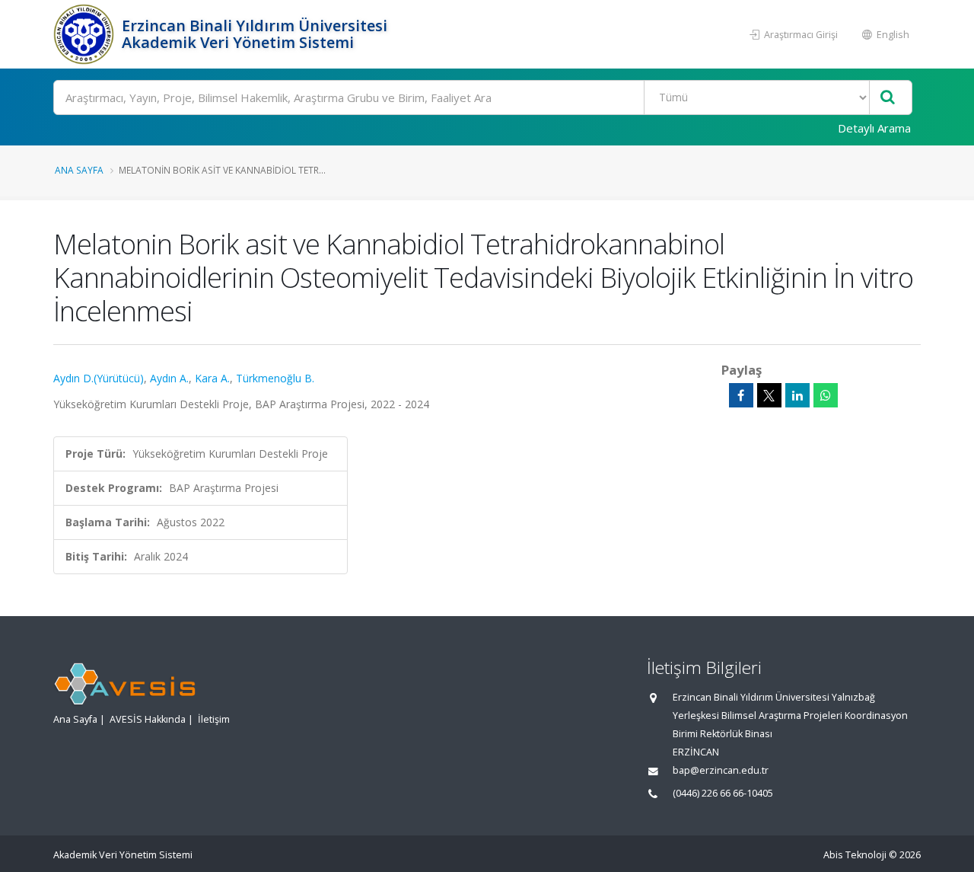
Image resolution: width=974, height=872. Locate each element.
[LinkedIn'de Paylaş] (797, 395)
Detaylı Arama (874, 128)
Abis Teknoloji (854, 854)
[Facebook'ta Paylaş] (741, 395)
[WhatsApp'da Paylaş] (825, 395)
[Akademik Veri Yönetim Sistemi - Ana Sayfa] (85, 34)
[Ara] (888, 98)
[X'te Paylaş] (769, 395)
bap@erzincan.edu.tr (721, 770)
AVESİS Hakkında (148, 719)
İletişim (214, 719)
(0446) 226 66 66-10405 (723, 793)
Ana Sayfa (79, 170)
